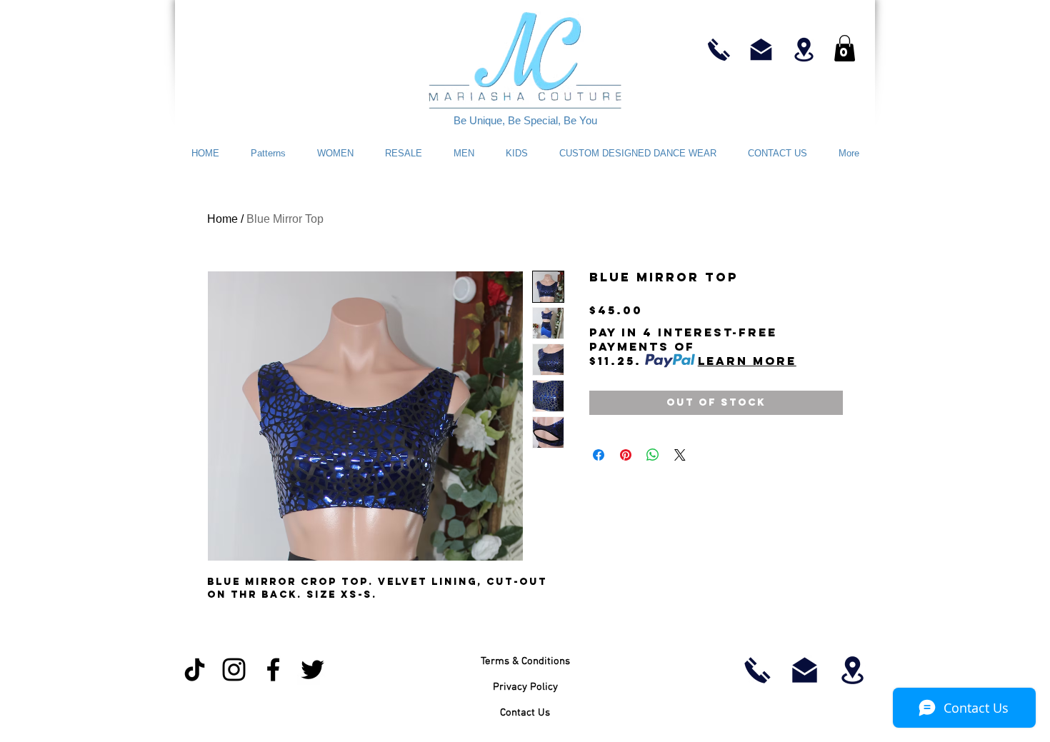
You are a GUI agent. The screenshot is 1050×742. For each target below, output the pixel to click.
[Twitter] (312, 669)
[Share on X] (680, 454)
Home (222, 219)
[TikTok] (194, 669)
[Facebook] (273, 669)
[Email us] (761, 49)
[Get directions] (804, 49)
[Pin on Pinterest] (625, 454)
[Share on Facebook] (598, 454)
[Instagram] (234, 669)
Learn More (747, 361)
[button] (845, 48)
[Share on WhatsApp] (652, 454)
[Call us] (719, 49)
